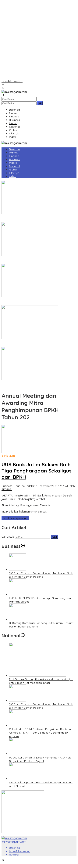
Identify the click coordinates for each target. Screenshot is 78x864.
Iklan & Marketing (19, 851)
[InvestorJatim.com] (14, 92)
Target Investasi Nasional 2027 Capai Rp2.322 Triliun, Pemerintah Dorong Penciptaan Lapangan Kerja (35, 260)
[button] (40, 103)
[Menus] (3, 84)
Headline (19, 486)
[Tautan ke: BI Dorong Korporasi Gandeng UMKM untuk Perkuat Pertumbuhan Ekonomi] (17, 619)
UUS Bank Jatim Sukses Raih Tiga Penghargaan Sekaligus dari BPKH (37, 470)
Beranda (14, 847)
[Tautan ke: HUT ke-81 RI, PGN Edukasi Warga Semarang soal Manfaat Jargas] (17, 594)
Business (7, 486)
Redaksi (14, 854)
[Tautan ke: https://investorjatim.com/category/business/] (23, 546)
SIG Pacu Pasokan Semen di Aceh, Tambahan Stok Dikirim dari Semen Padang (41, 574)
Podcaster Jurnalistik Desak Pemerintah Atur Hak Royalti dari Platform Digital (40, 759)
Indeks (30, 486)
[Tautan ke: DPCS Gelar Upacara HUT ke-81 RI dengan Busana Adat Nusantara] (17, 779)
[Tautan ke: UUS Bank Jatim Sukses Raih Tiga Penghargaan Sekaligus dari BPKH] (16, 452)
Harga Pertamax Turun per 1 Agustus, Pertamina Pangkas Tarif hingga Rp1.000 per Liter (38, 343)
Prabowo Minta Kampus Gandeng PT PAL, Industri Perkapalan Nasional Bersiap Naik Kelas (33, 384)
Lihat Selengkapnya (15, 517)
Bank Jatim (8, 455)
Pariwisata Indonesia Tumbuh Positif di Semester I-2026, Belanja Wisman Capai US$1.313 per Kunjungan (36, 301)
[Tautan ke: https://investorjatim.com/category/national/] (22, 635)
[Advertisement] (39, 40)
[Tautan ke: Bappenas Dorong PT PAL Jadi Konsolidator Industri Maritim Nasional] (30, 213)
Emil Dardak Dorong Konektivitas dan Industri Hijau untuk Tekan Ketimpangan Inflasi (41, 680)
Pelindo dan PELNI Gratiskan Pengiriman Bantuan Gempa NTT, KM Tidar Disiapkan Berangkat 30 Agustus (40, 732)
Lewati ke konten (12, 81)
